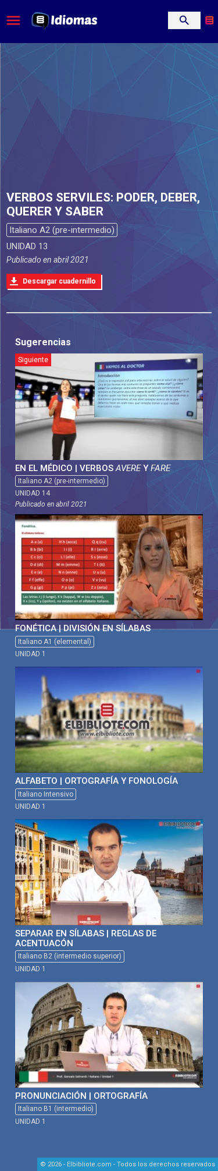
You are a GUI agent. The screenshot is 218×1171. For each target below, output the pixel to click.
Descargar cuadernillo (59, 281)
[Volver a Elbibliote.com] (209, 19)
